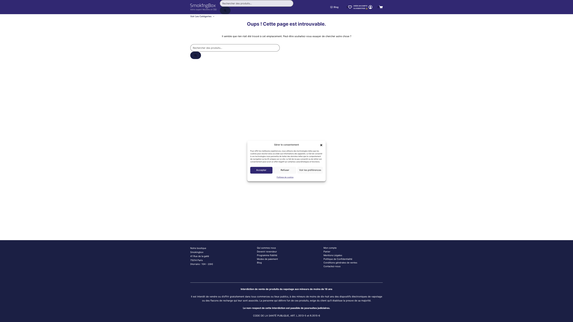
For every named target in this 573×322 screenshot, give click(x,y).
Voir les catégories (200, 16)
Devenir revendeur (267, 251)
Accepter (261, 170)
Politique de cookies (285, 177)
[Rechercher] (225, 10)
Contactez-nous (332, 266)
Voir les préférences (310, 170)
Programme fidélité (267, 255)
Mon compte (330, 247)
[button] (321, 144)
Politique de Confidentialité (338, 259)
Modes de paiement (267, 259)
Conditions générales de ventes (340, 262)
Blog (336, 7)
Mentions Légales (333, 255)
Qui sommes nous (266, 247)
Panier (327, 251)
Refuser (285, 170)
